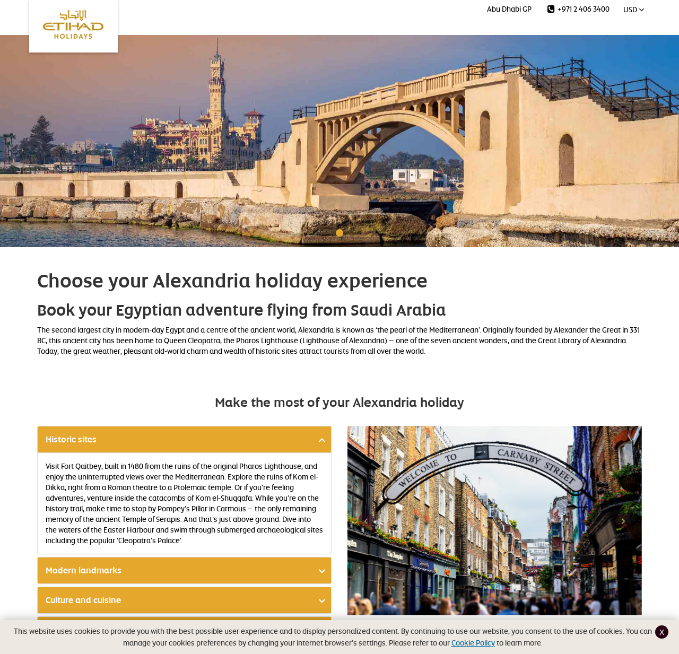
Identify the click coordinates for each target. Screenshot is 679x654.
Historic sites (71, 439)
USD (631, 9)
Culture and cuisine (83, 600)
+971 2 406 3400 (583, 9)
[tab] (184, 439)
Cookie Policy (473, 643)
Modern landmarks (83, 570)
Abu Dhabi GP (509, 9)
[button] (366, 521)
